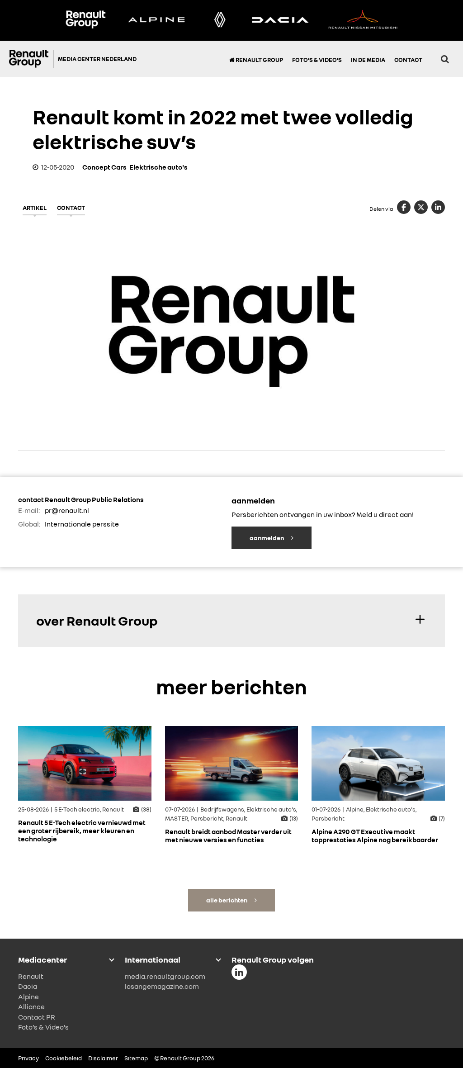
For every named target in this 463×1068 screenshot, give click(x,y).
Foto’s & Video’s (317, 59)
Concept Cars (104, 167)
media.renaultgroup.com (165, 976)
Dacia (27, 986)
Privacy (28, 1058)
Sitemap (136, 1058)
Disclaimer (103, 1058)
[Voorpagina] (31, 59)
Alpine (28, 996)
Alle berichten (227, 900)
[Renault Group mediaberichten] (85, 20)
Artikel (35, 207)
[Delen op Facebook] (404, 207)
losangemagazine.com (162, 986)
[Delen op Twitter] (421, 207)
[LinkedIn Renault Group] (239, 972)
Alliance (31, 1006)
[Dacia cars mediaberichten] (280, 20)
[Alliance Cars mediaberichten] (363, 20)
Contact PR (36, 1017)
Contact (408, 59)
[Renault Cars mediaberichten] (220, 20)
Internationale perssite (82, 524)
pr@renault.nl (67, 510)
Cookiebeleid (63, 1058)
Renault (30, 976)
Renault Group (259, 59)
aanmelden (267, 537)
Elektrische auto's (158, 167)
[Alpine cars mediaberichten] (156, 20)
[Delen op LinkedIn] (438, 207)
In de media (368, 59)
